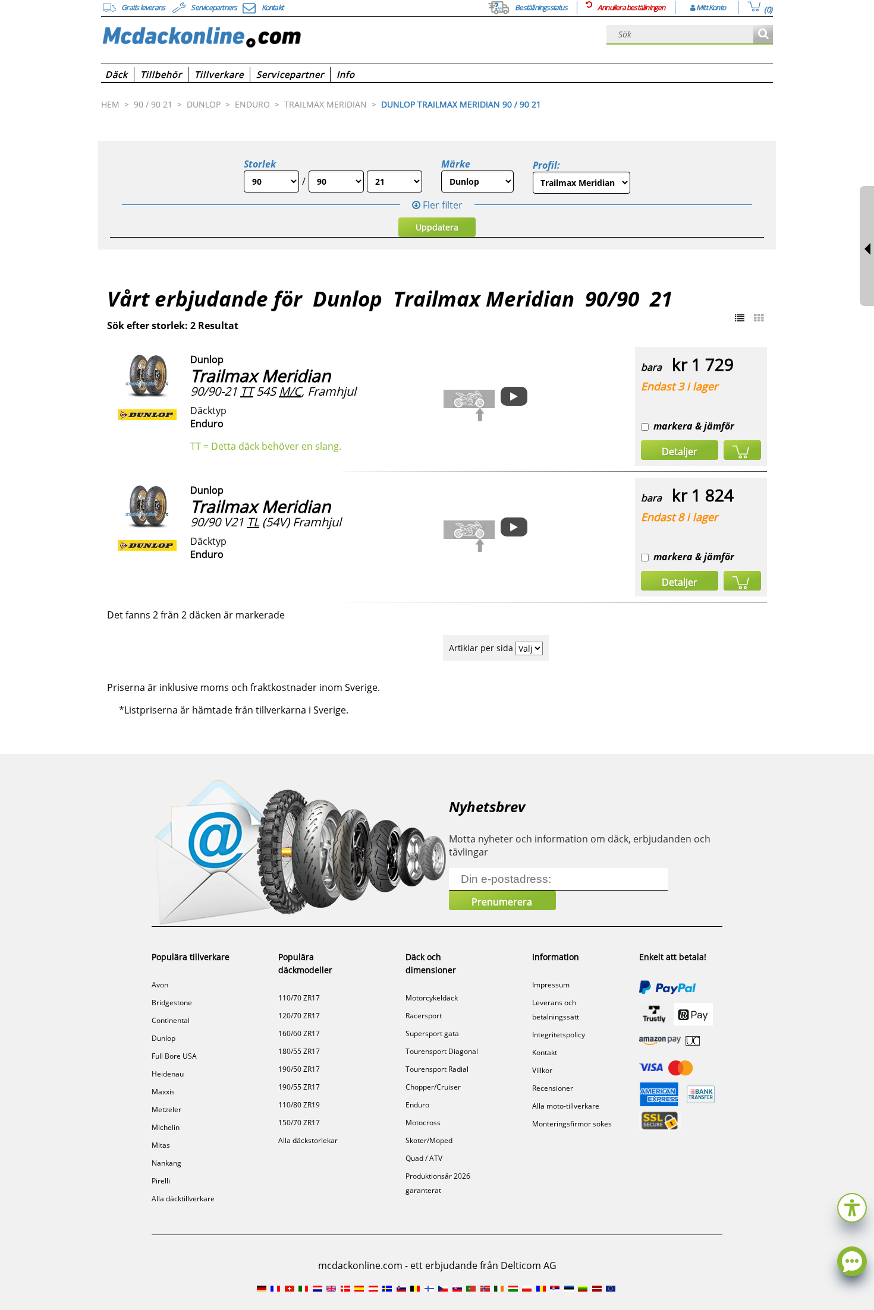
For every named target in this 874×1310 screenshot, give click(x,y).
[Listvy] (739, 318)
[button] (852, 1206)
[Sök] (763, 35)
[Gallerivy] (758, 318)
